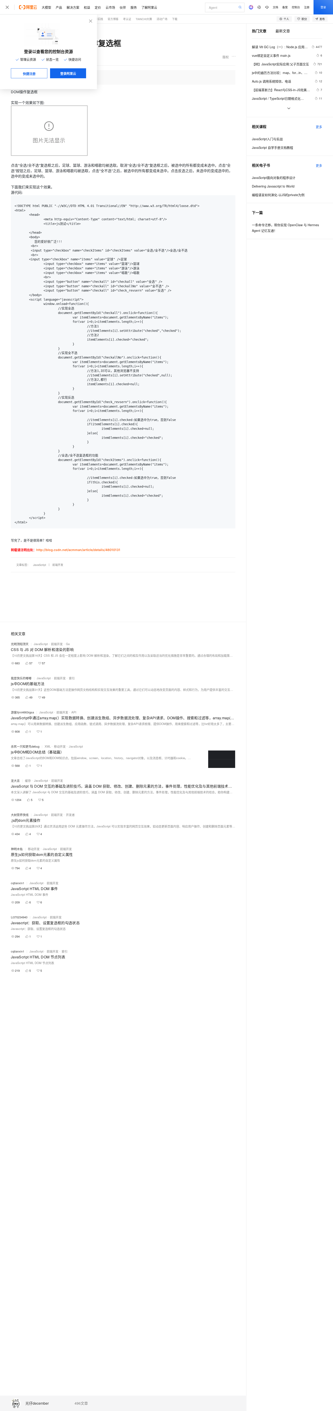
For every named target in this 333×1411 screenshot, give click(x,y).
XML (48, 746)
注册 (306, 7)
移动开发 (60, 746)
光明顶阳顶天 (20, 644)
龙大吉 (15, 780)
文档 (275, 7)
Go (68, 644)
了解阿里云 (149, 7)
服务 (133, 7)
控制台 (296, 7)
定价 (98, 7)
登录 (323, 7)
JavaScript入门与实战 (267, 139)
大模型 (46, 7)
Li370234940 (19, 917)
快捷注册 (29, 73)
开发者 (70, 814)
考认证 (127, 19)
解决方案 (73, 7)
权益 (87, 7)
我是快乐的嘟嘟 (21, 678)
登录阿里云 (68, 73)
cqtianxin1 (17, 883)
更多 (319, 126)
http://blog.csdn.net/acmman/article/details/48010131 (78, 550)
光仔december (37, 1403)
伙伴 (123, 7)
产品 (59, 7)
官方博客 (113, 19)
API (73, 712)
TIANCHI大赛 (144, 19)
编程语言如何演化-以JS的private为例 (278, 194)
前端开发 (57, 565)
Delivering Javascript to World (273, 186)
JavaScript (39, 565)
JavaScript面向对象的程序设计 (273, 177)
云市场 (110, 7)
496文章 (81, 1403)
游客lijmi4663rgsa (22, 712)
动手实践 (97, 19)
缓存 (28, 780)
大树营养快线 (20, 814)
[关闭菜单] (7, 7)
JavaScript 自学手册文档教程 (272, 147)
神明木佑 (17, 849)
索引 (72, 678)
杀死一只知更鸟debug (25, 746)
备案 (285, 7)
